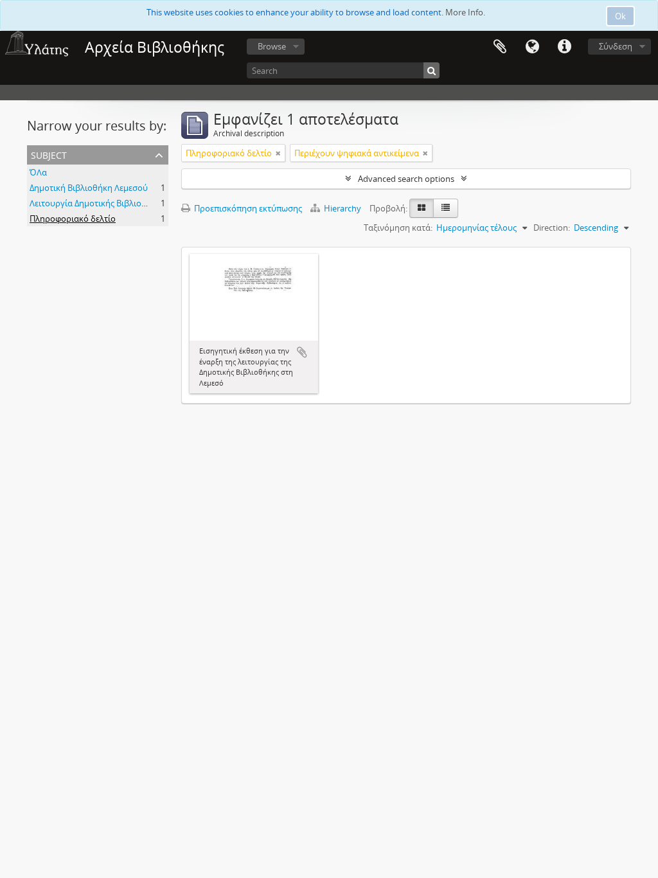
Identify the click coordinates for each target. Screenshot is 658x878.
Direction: (551, 227)
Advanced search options (406, 178)
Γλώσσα (532, 47)
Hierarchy (342, 208)
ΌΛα (38, 172)
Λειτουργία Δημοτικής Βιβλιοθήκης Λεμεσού (115, 203)
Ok (620, 16)
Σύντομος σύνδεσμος (564, 47)
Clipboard (500, 47)
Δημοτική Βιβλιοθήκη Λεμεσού (89, 187)
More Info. (465, 12)
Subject (49, 154)
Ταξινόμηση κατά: (398, 227)
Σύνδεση (615, 46)
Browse (272, 46)
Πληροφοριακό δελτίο (73, 218)
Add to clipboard (302, 352)
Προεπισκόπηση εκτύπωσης (247, 208)
